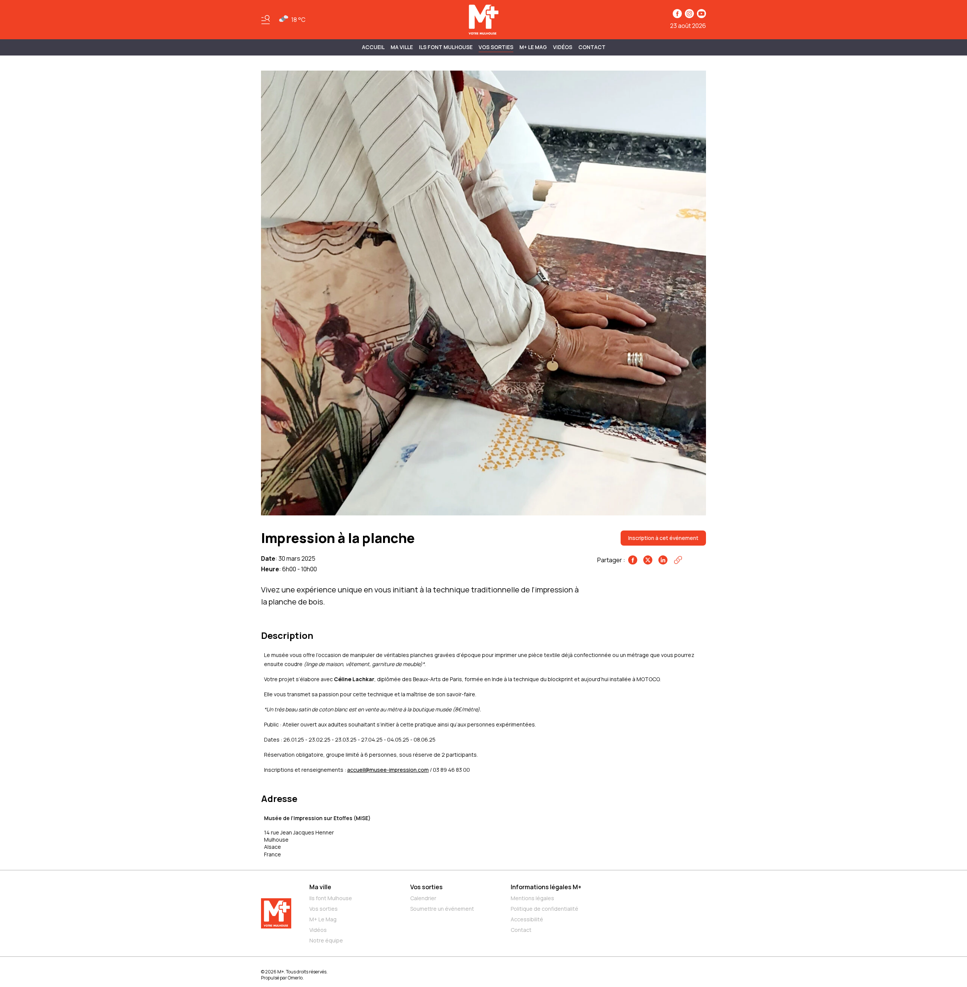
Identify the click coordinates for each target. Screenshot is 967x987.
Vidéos (562, 47)
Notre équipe (326, 940)
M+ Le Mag (533, 47)
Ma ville (320, 887)
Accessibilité (527, 919)
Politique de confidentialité (544, 908)
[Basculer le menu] (265, 19)
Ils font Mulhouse (330, 898)
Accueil (373, 47)
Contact (592, 47)
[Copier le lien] (678, 559)
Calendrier (423, 898)
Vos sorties (496, 47)
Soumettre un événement (442, 908)
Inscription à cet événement (663, 537)
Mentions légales (532, 898)
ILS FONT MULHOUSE (446, 47)
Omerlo (295, 978)
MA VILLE (402, 47)
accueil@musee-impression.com (388, 769)
